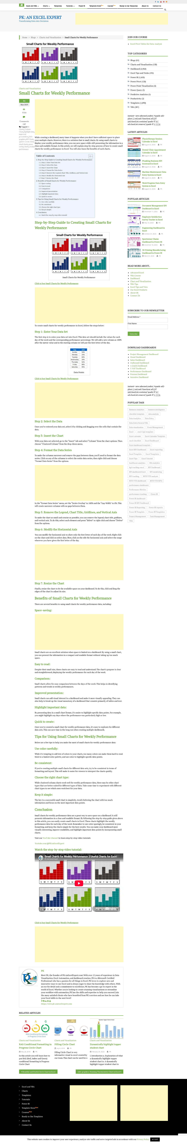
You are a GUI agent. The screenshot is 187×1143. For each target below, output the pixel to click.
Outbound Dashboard (139, 363)
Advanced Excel (137, 272)
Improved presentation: (49, 191)
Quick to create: (46, 196)
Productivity (136, 98)
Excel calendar (135, 436)
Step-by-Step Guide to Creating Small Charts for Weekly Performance (65, 160)
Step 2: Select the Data (49, 165)
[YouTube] (50, 1001)
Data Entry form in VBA (138, 423)
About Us (145, 6)
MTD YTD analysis (150, 476)
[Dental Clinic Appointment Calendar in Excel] (134, 153)
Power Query (136, 90)
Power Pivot (136, 81)
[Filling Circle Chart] (71, 1028)
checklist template (136, 414)
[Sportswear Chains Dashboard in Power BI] (134, 242)
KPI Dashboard (154, 467)
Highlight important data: (49, 194)
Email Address (134, 317)
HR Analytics (154, 463)
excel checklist (135, 440)
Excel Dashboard (152, 440)
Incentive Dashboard (139, 377)
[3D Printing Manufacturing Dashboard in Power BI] (134, 253)
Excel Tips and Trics (139, 287)
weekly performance (27, 147)
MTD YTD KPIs (156, 481)
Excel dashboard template (139, 445)
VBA (132, 107)
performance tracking (138, 494)
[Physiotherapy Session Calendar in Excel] (134, 141)
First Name (132, 323)
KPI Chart (29, 139)
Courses (111, 6)
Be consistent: (46, 204)
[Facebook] (41, 1001)
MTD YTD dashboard (137, 481)
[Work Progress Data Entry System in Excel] (134, 186)
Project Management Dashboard (144, 354)
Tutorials (69, 6)
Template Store (96, 6)
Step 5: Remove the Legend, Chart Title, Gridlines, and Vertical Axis (64, 173)
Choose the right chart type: (50, 207)
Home (24, 37)
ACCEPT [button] (155, 1139)
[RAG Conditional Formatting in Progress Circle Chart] (35, 1028)
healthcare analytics (137, 463)
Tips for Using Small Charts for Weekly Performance (58, 199)
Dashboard (135, 69)
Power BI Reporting (137, 507)
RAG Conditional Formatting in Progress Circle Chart (35, 1046)
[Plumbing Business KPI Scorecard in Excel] (134, 164)
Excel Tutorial (147, 458)
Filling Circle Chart (65, 1044)
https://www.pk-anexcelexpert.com (56, 1003)
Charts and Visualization (50, 37)
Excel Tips (133, 458)
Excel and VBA (31, 6)
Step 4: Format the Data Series (51, 170)
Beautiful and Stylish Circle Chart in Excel (38, 1072)
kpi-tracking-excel (136, 467)
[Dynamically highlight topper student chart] (106, 1028)
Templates (58, 6)
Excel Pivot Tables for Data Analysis (146, 44)
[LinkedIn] (46, 1001)
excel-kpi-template (145, 432)
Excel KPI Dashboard (137, 449)
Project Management (137, 516)
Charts (45, 6)
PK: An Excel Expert (40, 17)
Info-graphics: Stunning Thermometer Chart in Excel (99, 1072)
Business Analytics (136, 409)
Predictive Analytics (139, 94)
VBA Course (135, 275)
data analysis (153, 414)
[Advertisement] (121, 19)
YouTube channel (50, 838)
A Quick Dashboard (138, 365)
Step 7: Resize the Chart (49, 178)
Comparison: (45, 189)
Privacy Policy (143, 1139)
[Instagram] (43, 1001)
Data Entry (149, 418)
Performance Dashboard (140, 371)
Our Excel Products (138, 290)
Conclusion (42, 212)
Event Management (155, 427)
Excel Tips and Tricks (140, 73)
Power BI (82, 6)
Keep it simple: (46, 210)
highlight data (29, 132)
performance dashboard (138, 485)
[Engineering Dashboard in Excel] (134, 231)
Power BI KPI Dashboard (139, 503)
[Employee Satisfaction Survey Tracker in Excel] (134, 220)
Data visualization (136, 427)
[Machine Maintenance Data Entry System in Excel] (134, 175)
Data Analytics (135, 418)
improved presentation (23, 135)
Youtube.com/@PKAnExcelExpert (49, 843)
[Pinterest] (48, 1001)
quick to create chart (26, 142)
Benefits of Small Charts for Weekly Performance (57, 181)
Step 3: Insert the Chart (49, 168)
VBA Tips (134, 284)
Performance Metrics (137, 489)
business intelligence (156, 409)
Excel (131, 432)
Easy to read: (45, 186)
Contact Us (157, 6)
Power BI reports (156, 507)
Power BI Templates (156, 512)
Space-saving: (46, 183)
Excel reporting (156, 449)
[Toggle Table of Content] (89, 156)
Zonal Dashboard (137, 357)
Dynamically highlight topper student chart (105, 1046)
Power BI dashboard (137, 498)
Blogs (33, 37)
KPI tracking (134, 476)
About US (134, 292)
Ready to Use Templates (129, 6)
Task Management (157, 516)
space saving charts (26, 145)
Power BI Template (137, 512)
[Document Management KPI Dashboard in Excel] (134, 208)
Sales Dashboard (137, 360)
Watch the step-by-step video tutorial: (54, 215)
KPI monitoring (156, 472)
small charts (23, 144)
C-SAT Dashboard (138, 368)
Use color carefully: (48, 202)
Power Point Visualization (142, 86)
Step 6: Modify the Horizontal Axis (53, 175)
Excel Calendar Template (155, 436)
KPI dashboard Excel (137, 472)
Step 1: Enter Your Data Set (50, 162)
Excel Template (135, 454)
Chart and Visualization (140, 281)
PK (42, 970)
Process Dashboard (138, 374)
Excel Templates (152, 454)
